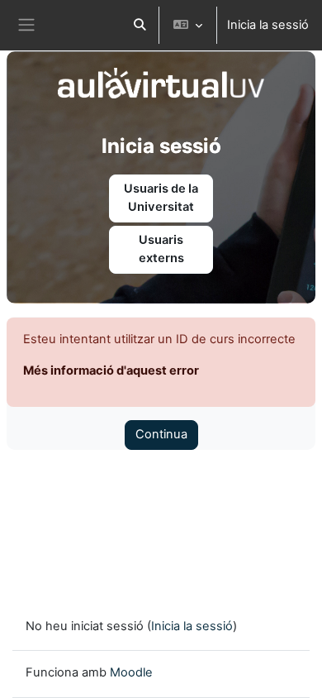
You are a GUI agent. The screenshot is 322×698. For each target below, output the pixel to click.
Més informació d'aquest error (111, 370)
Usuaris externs (161, 248)
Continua (161, 434)
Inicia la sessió (268, 24)
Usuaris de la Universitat (161, 197)
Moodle (131, 672)
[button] (139, 25)
